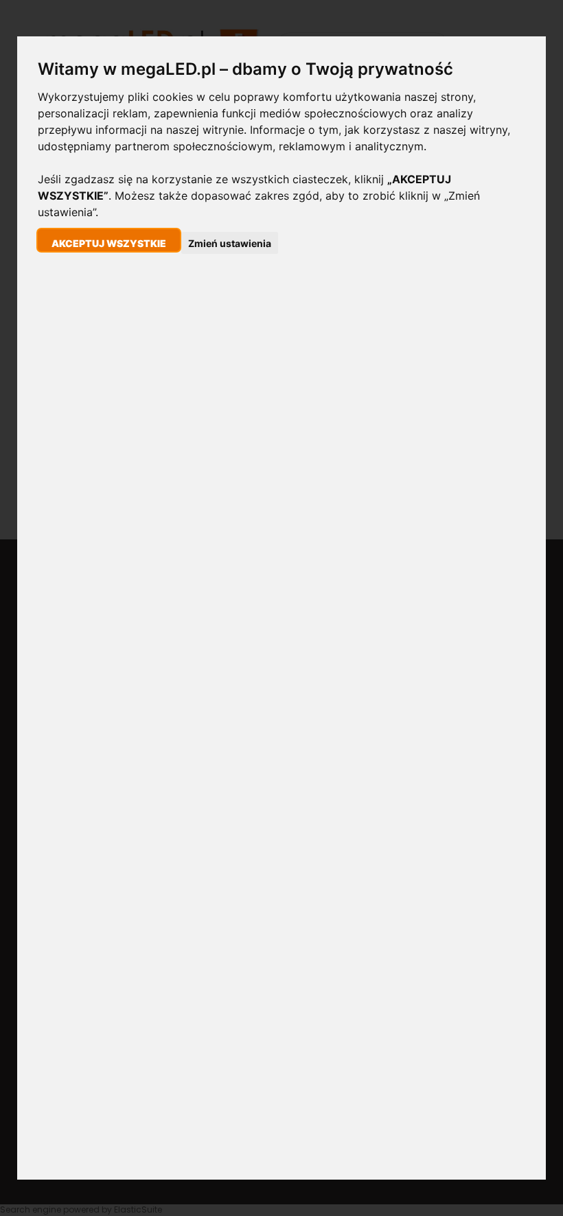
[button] (109, 240)
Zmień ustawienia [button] (229, 243)
